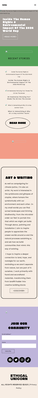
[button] (16, 74)
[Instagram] (22, 360)
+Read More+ (10, 36)
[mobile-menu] (35, 5)
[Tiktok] (28, 360)
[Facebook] (10, 360)
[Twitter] (16, 360)
